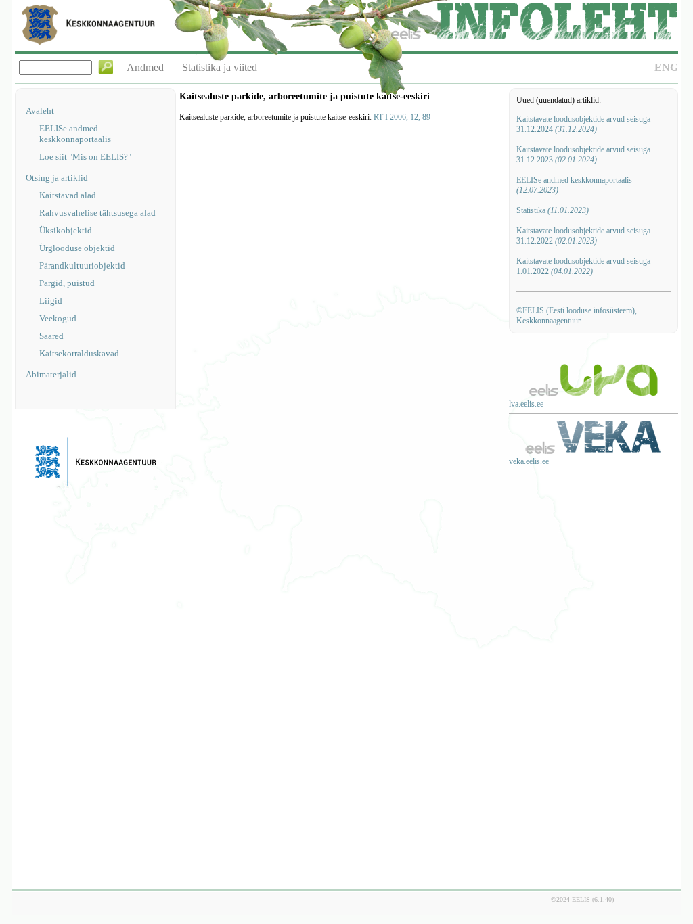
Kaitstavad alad (67, 195)
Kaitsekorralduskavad (79, 353)
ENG (666, 67)
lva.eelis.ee (526, 404)
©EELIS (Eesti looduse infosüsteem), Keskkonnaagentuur (576, 315)
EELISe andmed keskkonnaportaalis (75, 133)
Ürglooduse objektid (77, 248)
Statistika (552, 210)
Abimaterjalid (51, 374)
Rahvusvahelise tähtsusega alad (97, 213)
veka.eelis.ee (529, 461)
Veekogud (57, 318)
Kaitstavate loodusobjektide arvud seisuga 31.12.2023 (583, 154)
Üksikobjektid (65, 230)
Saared (51, 336)
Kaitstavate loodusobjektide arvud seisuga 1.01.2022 (583, 266)
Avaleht (40, 111)
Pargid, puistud (67, 283)
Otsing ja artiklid (57, 177)
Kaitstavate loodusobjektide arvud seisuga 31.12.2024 (583, 124)
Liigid (50, 301)
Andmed (145, 67)
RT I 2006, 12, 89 (402, 117)
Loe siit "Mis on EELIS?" (85, 157)
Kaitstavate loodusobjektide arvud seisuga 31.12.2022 (583, 236)
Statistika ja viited (219, 67)
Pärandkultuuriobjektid (82, 265)
